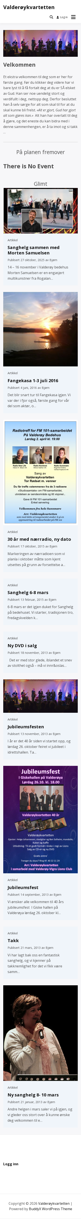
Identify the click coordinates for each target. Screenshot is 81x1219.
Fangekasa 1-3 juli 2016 (33, 380)
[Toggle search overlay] (51, 17)
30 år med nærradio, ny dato (39, 539)
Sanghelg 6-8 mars (28, 592)
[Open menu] (73, 17)
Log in (64, 17)
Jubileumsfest (23, 887)
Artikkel (13, 240)
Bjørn (53, 260)
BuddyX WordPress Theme (50, 1208)
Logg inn (10, 1164)
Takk (13, 940)
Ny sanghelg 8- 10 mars (33, 1095)
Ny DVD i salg (22, 645)
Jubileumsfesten (26, 727)
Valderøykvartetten (29, 7)
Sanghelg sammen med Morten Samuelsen (34, 250)
